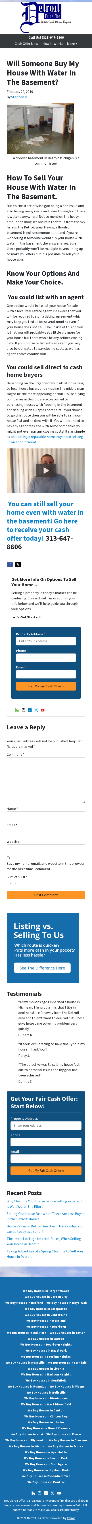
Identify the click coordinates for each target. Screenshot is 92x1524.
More (71, 43)
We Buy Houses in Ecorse (65, 1446)
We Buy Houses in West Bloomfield (46, 1404)
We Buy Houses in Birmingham (46, 1398)
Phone (21, 650)
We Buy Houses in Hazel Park (46, 1350)
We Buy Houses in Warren (46, 1339)
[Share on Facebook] (10, 564)
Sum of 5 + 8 (17, 877)
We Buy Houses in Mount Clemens (46, 1428)
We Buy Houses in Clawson (68, 1440)
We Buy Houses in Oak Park (26, 1333)
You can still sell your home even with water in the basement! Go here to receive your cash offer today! (45, 521)
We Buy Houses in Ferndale (67, 1363)
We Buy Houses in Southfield (46, 1380)
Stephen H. (19, 97)
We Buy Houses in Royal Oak (66, 1303)
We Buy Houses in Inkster (46, 1422)
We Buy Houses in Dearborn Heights (46, 1344)
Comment (15, 754)
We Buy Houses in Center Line (46, 1315)
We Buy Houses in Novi (27, 1434)
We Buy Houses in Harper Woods (46, 1291)
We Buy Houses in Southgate (46, 1464)
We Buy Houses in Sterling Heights (46, 1356)
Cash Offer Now (26, 43)
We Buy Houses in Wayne (67, 1386)
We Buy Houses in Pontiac (46, 1482)
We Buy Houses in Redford (24, 1303)
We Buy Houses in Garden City (46, 1297)
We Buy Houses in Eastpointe (46, 1309)
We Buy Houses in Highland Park (46, 1470)
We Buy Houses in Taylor (67, 1333)
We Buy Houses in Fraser (64, 1434)
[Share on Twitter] (18, 564)
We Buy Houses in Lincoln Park (46, 1458)
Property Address (30, 634)
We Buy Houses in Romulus (27, 1386)
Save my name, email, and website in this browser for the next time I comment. (46, 866)
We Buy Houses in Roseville (25, 1363)
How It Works (52, 43)
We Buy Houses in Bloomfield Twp (46, 1476)
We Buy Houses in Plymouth (25, 1440)
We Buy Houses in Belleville (46, 1392)
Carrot (71, 1518)
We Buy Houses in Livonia (46, 1369)
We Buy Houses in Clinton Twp (46, 1416)
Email (21, 667)
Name (12, 808)
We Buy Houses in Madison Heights (46, 1374)
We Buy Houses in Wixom (26, 1446)
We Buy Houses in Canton (46, 1410)
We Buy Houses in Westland (46, 1321)
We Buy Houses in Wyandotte (46, 1452)
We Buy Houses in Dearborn (46, 1327)
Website (13, 841)
